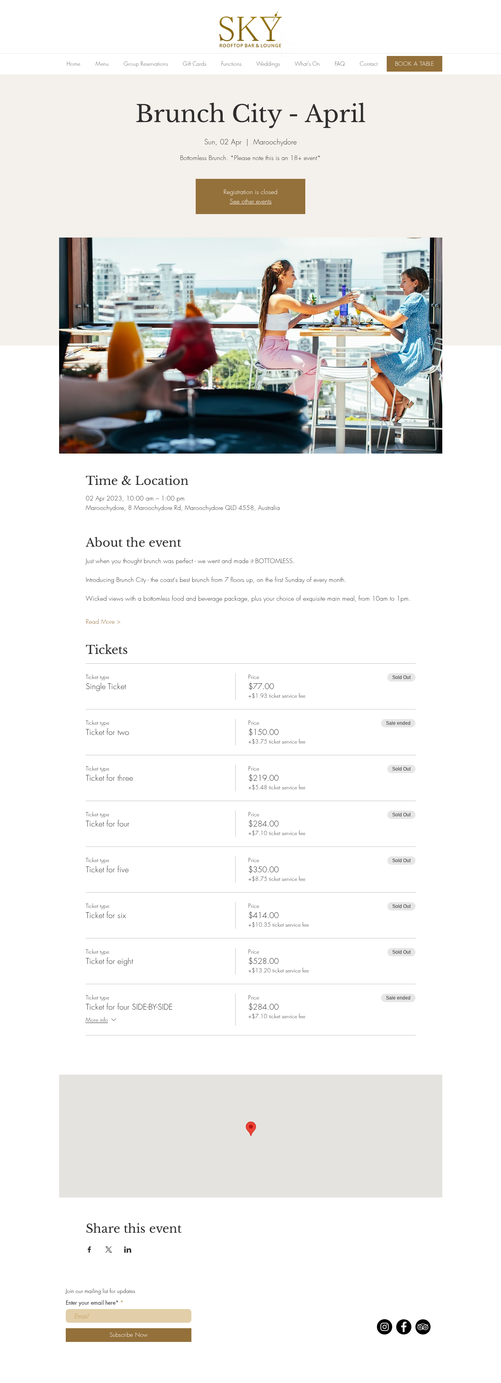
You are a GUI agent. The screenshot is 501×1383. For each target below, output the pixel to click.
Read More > (103, 621)
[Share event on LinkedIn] (128, 1249)
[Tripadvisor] (423, 1326)
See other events (251, 201)
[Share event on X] (108, 1249)
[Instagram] (384, 1326)
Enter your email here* (92, 1303)
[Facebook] (403, 1326)
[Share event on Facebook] (89, 1249)
